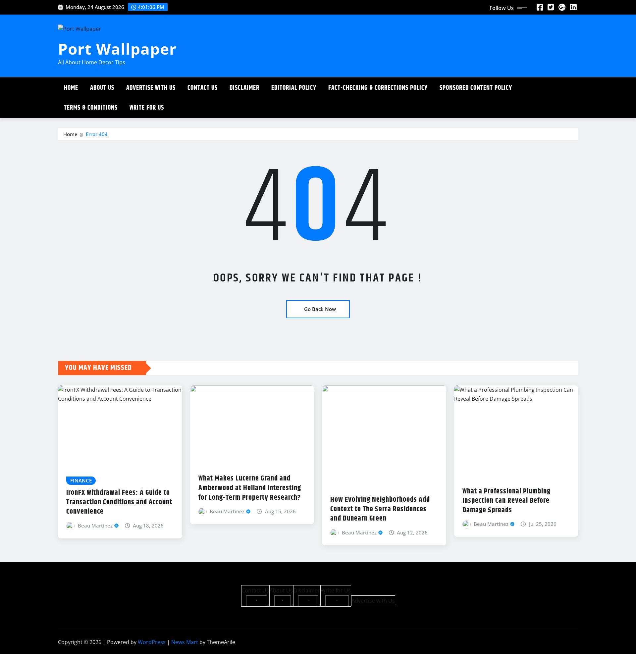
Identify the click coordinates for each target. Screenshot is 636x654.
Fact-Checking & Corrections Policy (378, 88)
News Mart (184, 642)
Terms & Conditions (91, 108)
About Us (102, 88)
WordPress (152, 642)
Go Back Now (320, 309)
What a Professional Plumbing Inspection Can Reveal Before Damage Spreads (506, 501)
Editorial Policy (293, 88)
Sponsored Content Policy (476, 88)
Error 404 (97, 134)
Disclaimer (244, 88)
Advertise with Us (151, 88)
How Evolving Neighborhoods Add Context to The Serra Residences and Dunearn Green (380, 509)
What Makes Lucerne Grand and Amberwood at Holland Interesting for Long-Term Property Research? (249, 488)
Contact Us (202, 88)
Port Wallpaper (117, 48)
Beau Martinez (95, 525)
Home (71, 88)
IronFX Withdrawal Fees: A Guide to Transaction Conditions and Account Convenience (119, 502)
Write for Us (147, 108)
